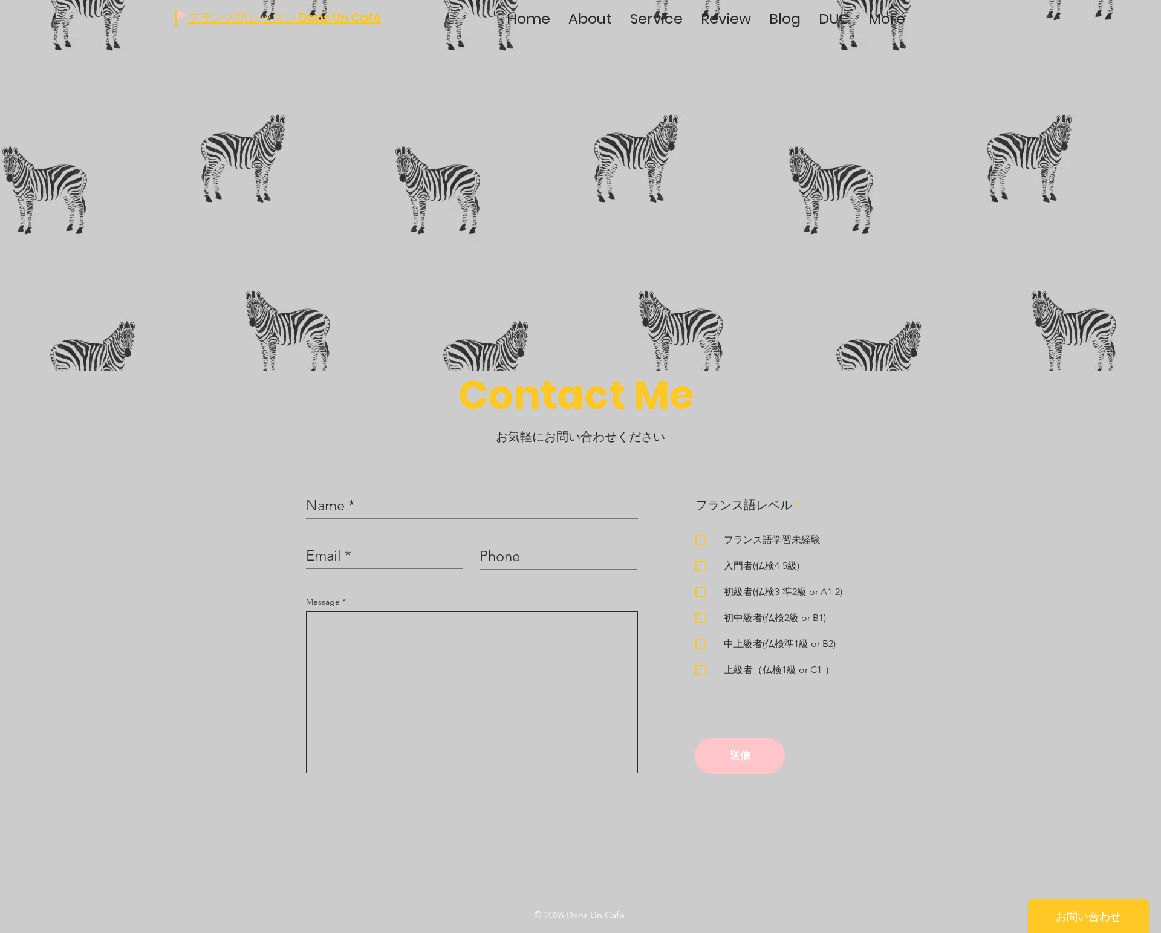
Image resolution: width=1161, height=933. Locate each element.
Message (324, 601)
